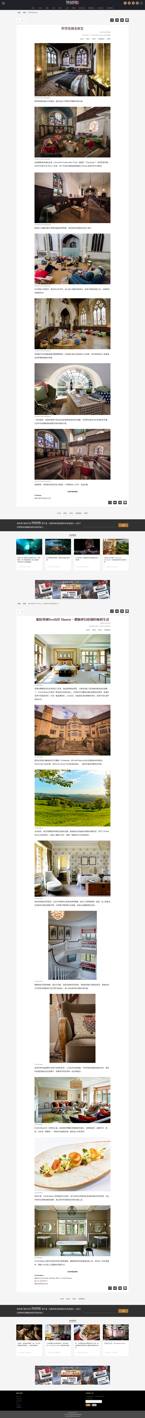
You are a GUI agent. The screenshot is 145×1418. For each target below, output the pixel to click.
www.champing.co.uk (44, 498)
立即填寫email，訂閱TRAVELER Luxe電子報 (95, 1397)
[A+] (23, 20)
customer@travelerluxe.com (72, 1416)
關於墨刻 (110, 8)
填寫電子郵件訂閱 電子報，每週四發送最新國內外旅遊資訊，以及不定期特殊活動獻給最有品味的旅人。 (49, 525)
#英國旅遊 (101, 39)
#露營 (108, 39)
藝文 (60, 8)
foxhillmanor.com (43, 1284)
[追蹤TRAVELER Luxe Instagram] (129, 3)
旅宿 (46, 8)
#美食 (94, 39)
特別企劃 (82, 8)
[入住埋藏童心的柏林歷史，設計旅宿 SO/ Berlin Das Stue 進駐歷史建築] (58, 1340)
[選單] (3, 3)
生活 (53, 8)
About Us (19, 1396)
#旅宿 (94, 630)
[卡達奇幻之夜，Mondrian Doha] (116, 1340)
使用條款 (18, 1407)
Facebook (19, 1399)
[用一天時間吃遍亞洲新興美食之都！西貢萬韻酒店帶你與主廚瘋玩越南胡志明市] (87, 1340)
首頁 (19, 12)
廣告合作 (100, 8)
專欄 (73, 8)
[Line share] (127, 20)
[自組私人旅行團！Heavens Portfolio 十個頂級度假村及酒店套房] (116, 555)
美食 (40, 8)
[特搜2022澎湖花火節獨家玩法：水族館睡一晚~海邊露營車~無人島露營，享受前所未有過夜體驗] (29, 555)
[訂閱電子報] (137, 3)
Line (17, 1403)
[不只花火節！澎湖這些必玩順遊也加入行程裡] (87, 555)
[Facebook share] (112, 20)
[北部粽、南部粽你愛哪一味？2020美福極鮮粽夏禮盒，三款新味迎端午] (29, 1340)
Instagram (19, 1401)
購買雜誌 (91, 8)
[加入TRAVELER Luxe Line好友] (133, 3)
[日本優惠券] (72, 589)
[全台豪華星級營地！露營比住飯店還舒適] (58, 555)
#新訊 (88, 39)
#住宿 (82, 39)
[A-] (18, 20)
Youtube (18, 1405)
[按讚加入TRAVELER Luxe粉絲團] (125, 3)
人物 (67, 8)
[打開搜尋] (141, 3)
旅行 (33, 8)
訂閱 (123, 525)
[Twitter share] (117, 20)
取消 (94, 1405)
